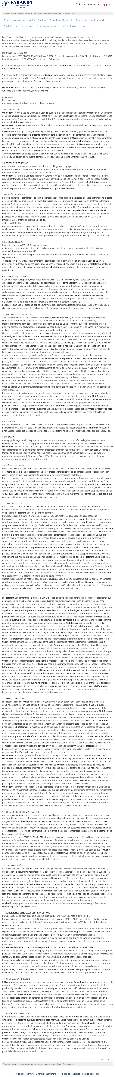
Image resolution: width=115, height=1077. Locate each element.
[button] (87, 4)
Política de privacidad (70, 1074)
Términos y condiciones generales (19, 20)
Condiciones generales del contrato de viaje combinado (62, 26)
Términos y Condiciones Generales (43, 1074)
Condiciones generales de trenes (19, 26)
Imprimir (107, 1059)
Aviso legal (20, 1074)
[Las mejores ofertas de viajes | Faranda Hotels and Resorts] (17, 4)
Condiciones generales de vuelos (91, 20)
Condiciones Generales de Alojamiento (55, 20)
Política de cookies (90, 1074)
